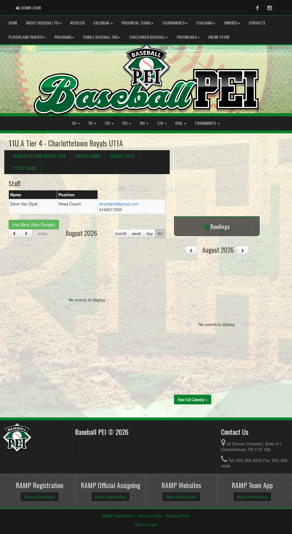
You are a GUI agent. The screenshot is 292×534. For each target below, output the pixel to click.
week (136, 233)
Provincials (187, 37)
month (121, 233)
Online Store (219, 37)
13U (108, 123)
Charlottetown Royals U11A (39, 156)
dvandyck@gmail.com (119, 204)
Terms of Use (149, 516)
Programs (63, 37)
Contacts (257, 23)
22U (160, 123)
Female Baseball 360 (100, 37)
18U (143, 123)
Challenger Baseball (147, 37)
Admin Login (146, 524)
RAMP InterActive (118, 516)
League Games (88, 156)
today (43, 233)
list (160, 233)
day (149, 233)
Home (13, 23)
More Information (39, 497)
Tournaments (173, 23)
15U (125, 123)
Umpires (230, 23)
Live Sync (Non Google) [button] (33, 224)
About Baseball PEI (42, 23)
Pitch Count (25, 168)
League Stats (122, 156)
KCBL (179, 123)
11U (91, 123)
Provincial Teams (136, 23)
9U (74, 123)
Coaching (204, 23)
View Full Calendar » (193, 399)
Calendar (101, 23)
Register (77, 23)
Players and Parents (26, 37)
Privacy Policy (177, 516)
